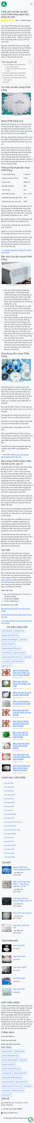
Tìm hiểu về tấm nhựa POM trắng (14, 64)
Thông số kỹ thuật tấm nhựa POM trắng (16, 70)
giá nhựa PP (6, 666)
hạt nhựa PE (6, 653)
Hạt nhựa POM (9, 857)
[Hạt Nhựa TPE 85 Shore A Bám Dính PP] (6, 901)
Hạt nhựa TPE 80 (10, 834)
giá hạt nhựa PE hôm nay (11, 648)
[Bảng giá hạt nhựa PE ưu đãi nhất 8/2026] (6, 695)
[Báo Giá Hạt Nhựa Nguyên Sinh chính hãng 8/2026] (6, 723)
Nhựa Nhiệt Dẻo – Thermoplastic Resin (22, 868)
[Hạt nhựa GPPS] (6, 970)
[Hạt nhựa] (4, 4)
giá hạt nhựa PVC (8, 644)
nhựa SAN (5, 661)
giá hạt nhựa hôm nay (10, 635)
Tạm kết (6, 82)
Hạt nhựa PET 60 (10, 826)
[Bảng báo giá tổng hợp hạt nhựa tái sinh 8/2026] (6, 712)
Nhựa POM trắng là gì (12, 67)
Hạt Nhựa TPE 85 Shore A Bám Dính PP (22, 899)
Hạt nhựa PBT (7, 631)
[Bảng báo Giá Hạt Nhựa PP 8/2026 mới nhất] (6, 683)
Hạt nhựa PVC (9, 841)
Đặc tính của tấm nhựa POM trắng (15, 73)
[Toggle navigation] (31, 4)
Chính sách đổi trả (7, 1036)
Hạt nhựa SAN (9, 849)
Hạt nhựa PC (8, 810)
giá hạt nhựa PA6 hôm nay (11, 1077)
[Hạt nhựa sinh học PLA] (6, 928)
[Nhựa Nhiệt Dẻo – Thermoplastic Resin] (6, 870)
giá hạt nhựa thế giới (9, 640)
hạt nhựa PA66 (7, 1082)
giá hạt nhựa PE (18, 661)
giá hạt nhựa (19, 631)
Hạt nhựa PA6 (9, 799)
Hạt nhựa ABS (9, 787)
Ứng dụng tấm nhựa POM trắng (14, 75)
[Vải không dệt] (6, 981)
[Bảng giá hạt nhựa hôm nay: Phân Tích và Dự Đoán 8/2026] (6, 672)
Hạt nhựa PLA (9, 838)
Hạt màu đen (8, 783)
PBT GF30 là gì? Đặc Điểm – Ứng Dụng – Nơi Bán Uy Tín (21, 884)
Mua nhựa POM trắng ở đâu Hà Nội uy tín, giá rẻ (15, 79)
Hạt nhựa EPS (9, 791)
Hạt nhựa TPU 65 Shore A (13, 822)
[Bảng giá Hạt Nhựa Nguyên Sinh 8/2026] (6, 703)
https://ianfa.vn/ (7, 580)
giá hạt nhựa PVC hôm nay (11, 657)
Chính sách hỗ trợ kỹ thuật (10, 1044)
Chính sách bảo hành (8, 1040)
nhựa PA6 (27, 657)
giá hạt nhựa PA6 (20, 1073)
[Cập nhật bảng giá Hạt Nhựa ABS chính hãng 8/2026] (6, 757)
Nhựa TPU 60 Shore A (22, 913)
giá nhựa (23, 640)
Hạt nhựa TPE (9, 818)
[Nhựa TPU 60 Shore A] (6, 916)
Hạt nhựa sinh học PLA (21, 926)
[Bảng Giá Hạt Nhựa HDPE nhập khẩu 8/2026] (6, 745)
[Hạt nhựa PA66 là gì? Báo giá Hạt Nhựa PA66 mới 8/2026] (6, 768)
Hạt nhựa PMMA (10, 814)
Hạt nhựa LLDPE (10, 845)
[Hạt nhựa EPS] (6, 948)
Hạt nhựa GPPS (9, 795)
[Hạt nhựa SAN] (6, 959)
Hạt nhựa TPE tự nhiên (12, 830)
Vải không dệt (9, 853)
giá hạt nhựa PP (19, 653)
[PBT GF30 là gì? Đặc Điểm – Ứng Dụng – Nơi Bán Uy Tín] (6, 884)
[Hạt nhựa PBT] (6, 992)
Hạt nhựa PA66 (9, 803)
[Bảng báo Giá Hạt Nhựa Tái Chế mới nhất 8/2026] (6, 734)
